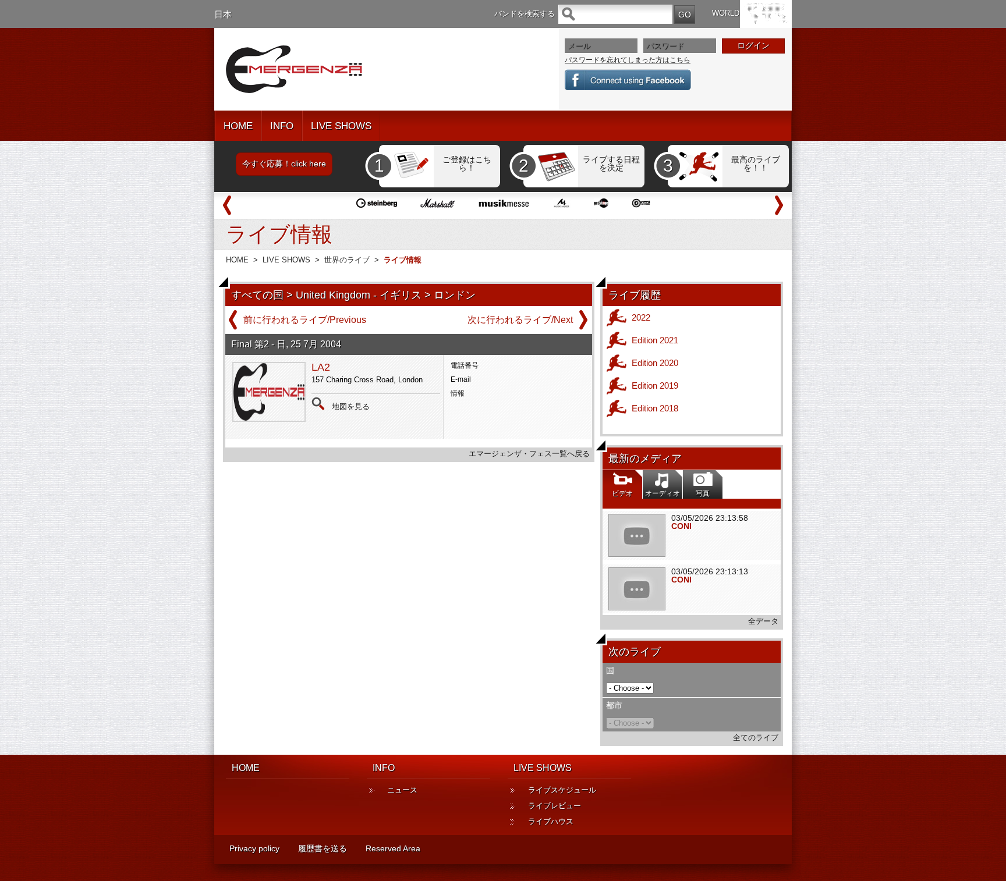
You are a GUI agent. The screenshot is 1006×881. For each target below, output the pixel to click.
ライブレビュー (554, 805)
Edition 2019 (655, 385)
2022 (641, 317)
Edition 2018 (655, 408)
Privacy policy (254, 848)
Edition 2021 (655, 340)
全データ (763, 621)
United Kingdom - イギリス (358, 295)
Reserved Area (393, 848)
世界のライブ (347, 259)
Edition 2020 (655, 363)
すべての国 (257, 295)
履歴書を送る (322, 848)
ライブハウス (550, 821)
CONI (681, 526)
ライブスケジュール (562, 790)
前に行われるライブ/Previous (304, 320)
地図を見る (351, 406)
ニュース (402, 790)
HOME (238, 126)
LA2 (320, 367)
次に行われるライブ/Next (520, 320)
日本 (223, 14)
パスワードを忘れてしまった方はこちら (627, 60)
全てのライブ (755, 737)
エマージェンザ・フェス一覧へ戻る (529, 453)
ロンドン (455, 295)
